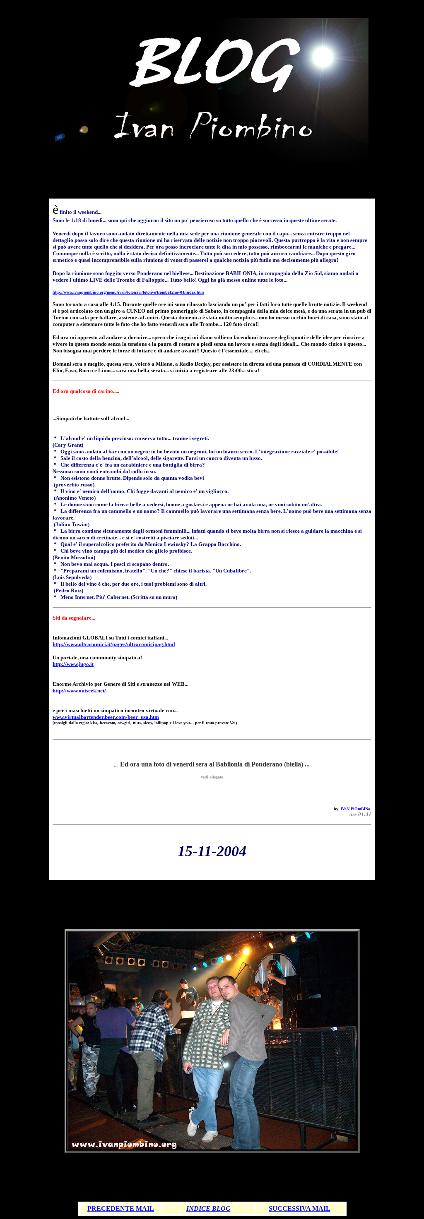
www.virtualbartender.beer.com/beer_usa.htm (106, 717)
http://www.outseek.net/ (79, 690)
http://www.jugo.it (73, 664)
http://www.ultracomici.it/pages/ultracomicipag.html (114, 644)
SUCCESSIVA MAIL (299, 1208)
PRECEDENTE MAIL (120, 1208)
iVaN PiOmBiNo (356, 809)
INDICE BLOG (208, 1208)
